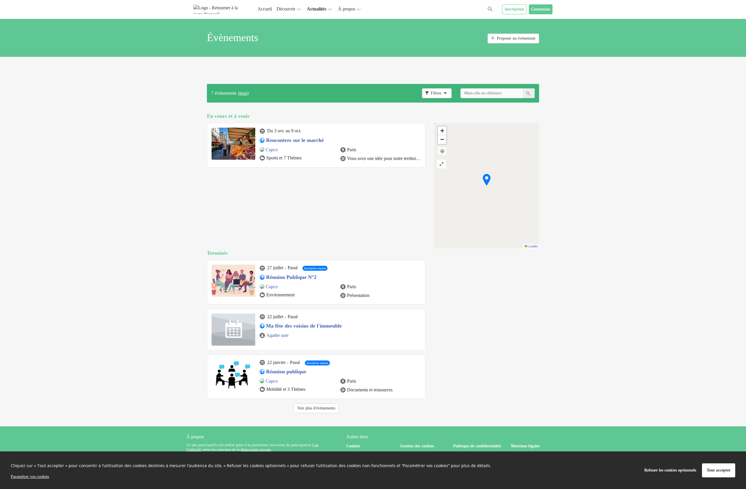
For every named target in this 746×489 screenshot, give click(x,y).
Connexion (540, 9)
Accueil (265, 8)
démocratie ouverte (256, 449)
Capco (272, 149)
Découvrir (286, 8)
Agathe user (277, 335)
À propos (346, 8)
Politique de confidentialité (477, 446)
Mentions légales (525, 446)
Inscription (514, 9)
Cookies (353, 446)
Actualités (316, 8)
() (243, 93)
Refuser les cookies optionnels (670, 470)
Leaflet (532, 246)
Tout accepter (719, 470)
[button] (486, 180)
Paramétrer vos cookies (30, 476)
